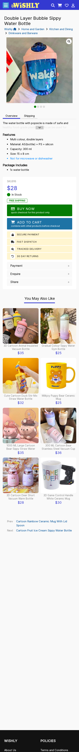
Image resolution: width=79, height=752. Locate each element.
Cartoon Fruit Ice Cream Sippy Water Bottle (44, 530)
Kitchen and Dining (61, 29)
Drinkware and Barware (23, 33)
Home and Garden (32, 29)
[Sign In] (73, 6)
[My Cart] (59, 6)
